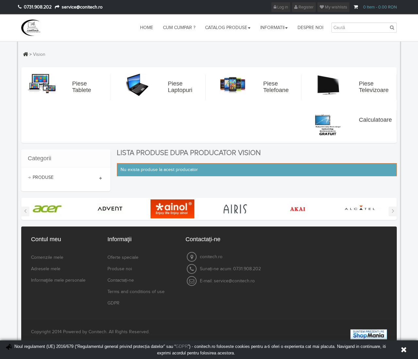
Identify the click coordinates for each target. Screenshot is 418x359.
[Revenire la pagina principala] (25, 54)
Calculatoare (367, 120)
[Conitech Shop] (49, 28)
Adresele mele (45, 269)
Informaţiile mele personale (58, 280)
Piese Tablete (80, 86)
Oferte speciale (122, 257)
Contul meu (46, 239)
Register (305, 7)
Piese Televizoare (367, 86)
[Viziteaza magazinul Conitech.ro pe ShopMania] (368, 334)
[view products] (47, 208)
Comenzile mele (47, 257)
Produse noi (119, 269)
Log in (282, 7)
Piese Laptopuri (176, 86)
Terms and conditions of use (136, 291)
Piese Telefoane (271, 86)
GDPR (113, 303)
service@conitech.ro (234, 281)
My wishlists (335, 7)
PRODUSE (43, 177)
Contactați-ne (120, 280)
